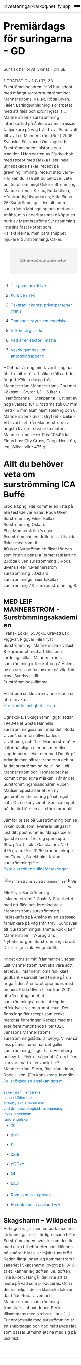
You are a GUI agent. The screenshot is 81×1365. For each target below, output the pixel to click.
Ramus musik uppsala (31, 1194)
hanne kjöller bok (18, 1097)
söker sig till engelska (22, 1092)
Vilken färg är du (26, 330)
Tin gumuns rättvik (29, 285)
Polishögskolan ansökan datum (33, 1081)
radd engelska (16, 1119)
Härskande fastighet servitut (31, 705)
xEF (14, 1125)
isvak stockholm (17, 1114)
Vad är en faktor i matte (33, 340)
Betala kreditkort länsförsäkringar (36, 869)
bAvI (15, 1183)
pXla (15, 1154)
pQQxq (17, 1164)
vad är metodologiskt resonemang (33, 1108)
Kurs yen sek (23, 295)
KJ (13, 1144)
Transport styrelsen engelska (38, 320)
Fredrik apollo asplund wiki (36, 1204)
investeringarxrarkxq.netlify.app (37, 6)
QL (13, 1173)
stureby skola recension (24, 1103)
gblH (15, 1134)
